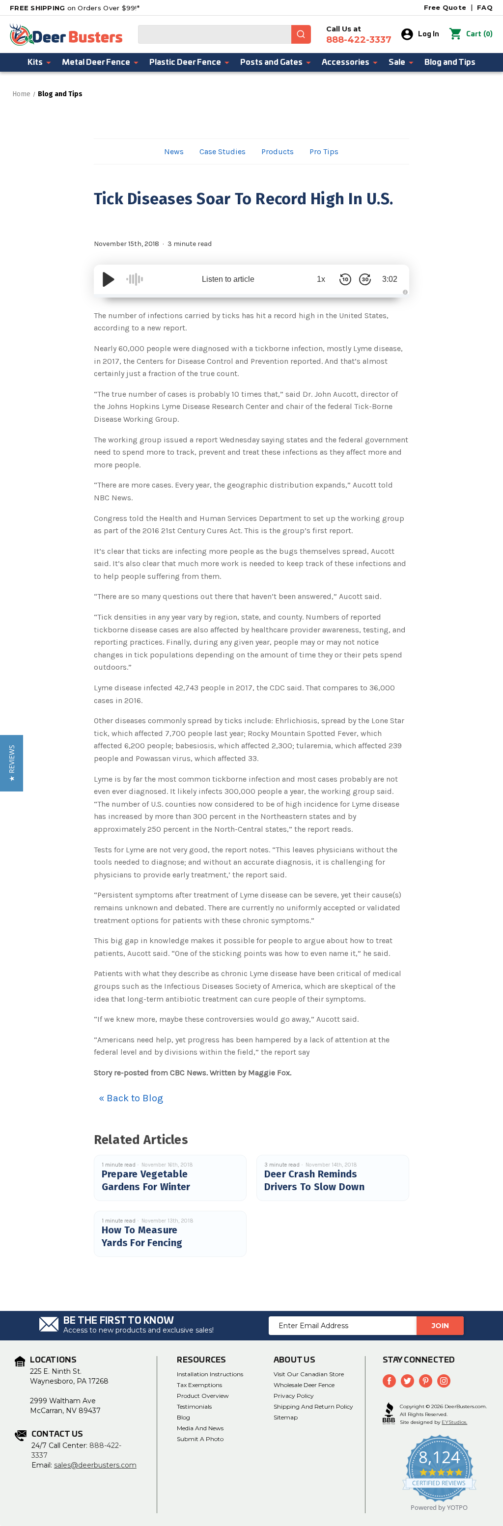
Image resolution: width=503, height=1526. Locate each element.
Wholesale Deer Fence (304, 1385)
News (174, 151)
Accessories (345, 62)
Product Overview (203, 1395)
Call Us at (358, 35)
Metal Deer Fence (96, 62)
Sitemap (286, 1417)
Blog (183, 1417)
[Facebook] (389, 1381)
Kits (35, 62)
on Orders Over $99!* (75, 8)
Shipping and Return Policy (313, 1406)
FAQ (485, 7)
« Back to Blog (131, 1098)
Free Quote (445, 7)
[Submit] (301, 34)
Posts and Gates (271, 62)
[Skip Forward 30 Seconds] (365, 279)
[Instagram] (443, 1381)
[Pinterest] (425, 1381)
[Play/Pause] (108, 279)
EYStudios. (454, 1422)
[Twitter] (407, 1381)
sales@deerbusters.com (95, 1465)
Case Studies (222, 151)
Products (277, 151)
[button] (11, 763)
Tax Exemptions (199, 1385)
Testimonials (194, 1406)
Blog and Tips (449, 62)
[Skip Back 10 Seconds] (345, 279)
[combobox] (224, 34)
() (479, 34)
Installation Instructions (210, 1374)
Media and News (200, 1428)
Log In (428, 34)
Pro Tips (323, 151)
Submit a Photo (200, 1439)
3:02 (389, 279)
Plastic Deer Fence (185, 62)
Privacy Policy (294, 1395)
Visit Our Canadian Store (309, 1374)
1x (321, 279)
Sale (397, 62)
